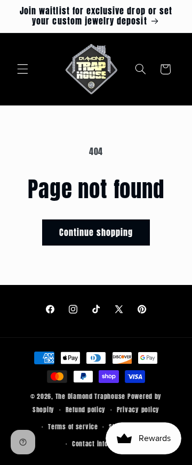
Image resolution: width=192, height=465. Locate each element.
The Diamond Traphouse (90, 396)
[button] (22, 69)
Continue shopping (96, 232)
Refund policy (86, 409)
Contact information (101, 443)
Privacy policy (138, 409)
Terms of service (73, 426)
